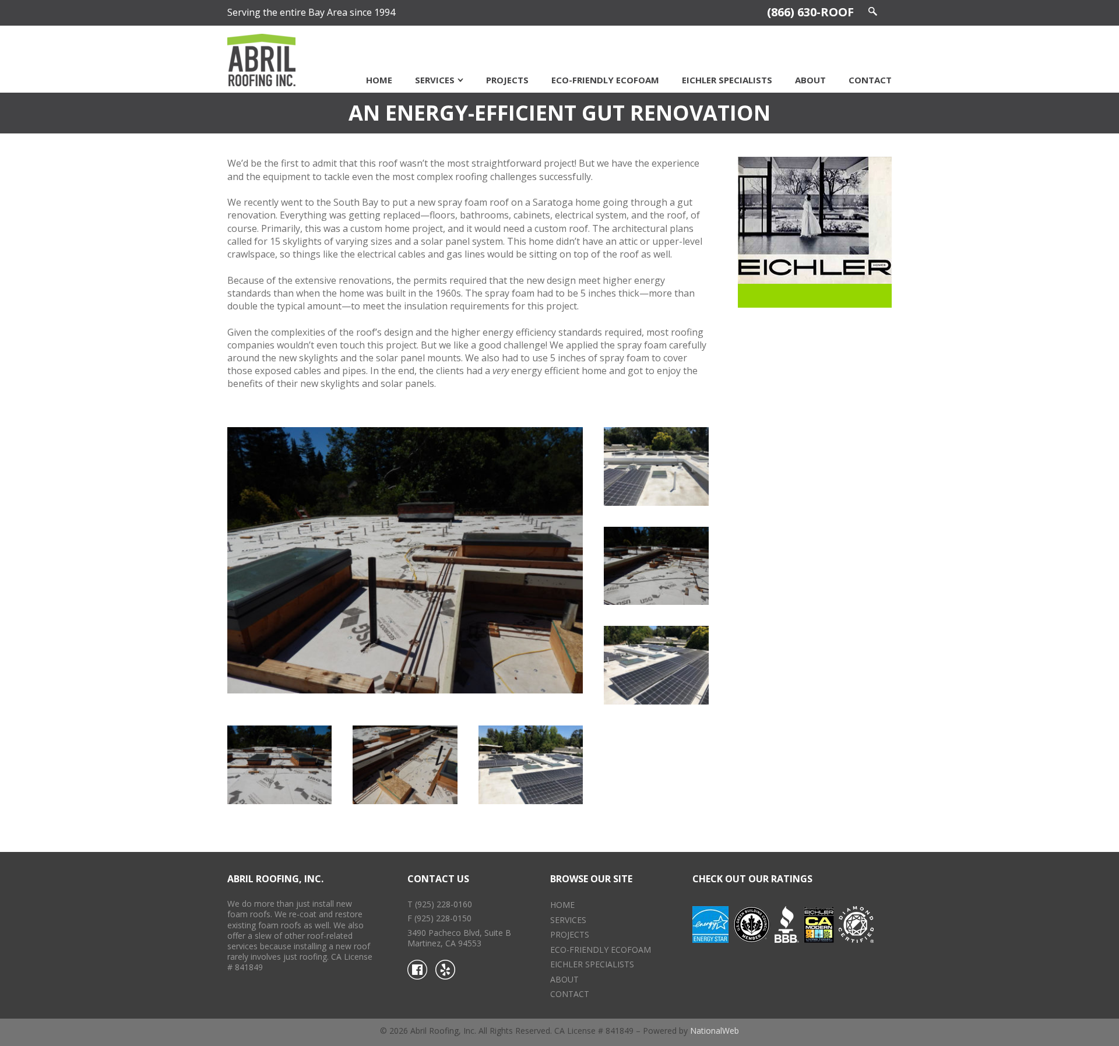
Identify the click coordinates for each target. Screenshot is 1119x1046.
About (810, 80)
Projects (507, 80)
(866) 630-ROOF (810, 11)
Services (435, 80)
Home (379, 80)
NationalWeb (714, 1030)
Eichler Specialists (727, 80)
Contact (870, 80)
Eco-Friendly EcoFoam (605, 80)
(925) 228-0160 (443, 904)
